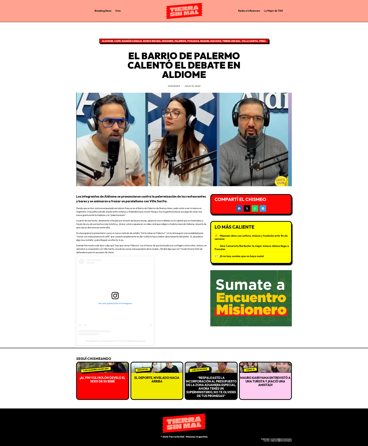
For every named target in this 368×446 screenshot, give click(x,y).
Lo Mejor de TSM (273, 10)
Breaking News (103, 10)
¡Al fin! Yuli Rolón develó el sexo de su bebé (102, 379)
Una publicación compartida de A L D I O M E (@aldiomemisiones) (115, 341)
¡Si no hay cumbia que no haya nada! (242, 256)
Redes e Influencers (249, 10)
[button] (239, 208)
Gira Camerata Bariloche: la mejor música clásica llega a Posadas (252, 247)
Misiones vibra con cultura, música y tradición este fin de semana (251, 237)
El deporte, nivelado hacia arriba (156, 379)
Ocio (118, 10)
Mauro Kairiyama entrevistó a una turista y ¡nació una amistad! (265, 381)
